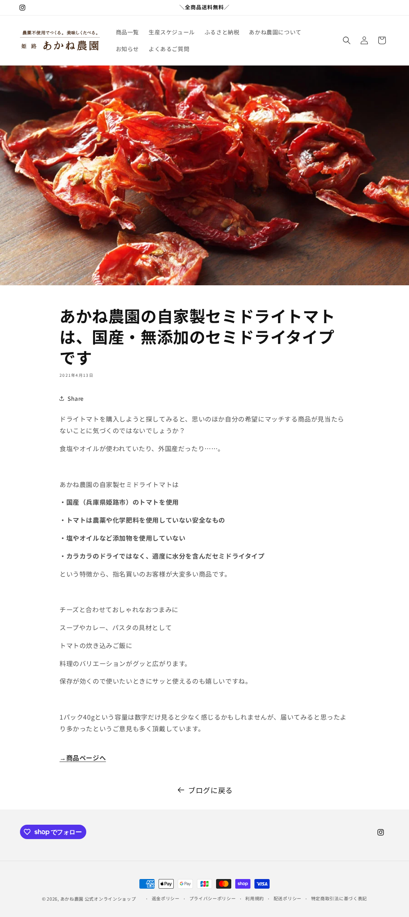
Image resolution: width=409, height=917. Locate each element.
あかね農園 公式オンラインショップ (98, 898)
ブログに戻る (210, 790)
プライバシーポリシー (212, 898)
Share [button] (76, 398)
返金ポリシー (166, 898)
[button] (346, 40)
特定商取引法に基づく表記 (339, 898)
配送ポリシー (288, 898)
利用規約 (254, 898)
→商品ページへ (83, 757)
